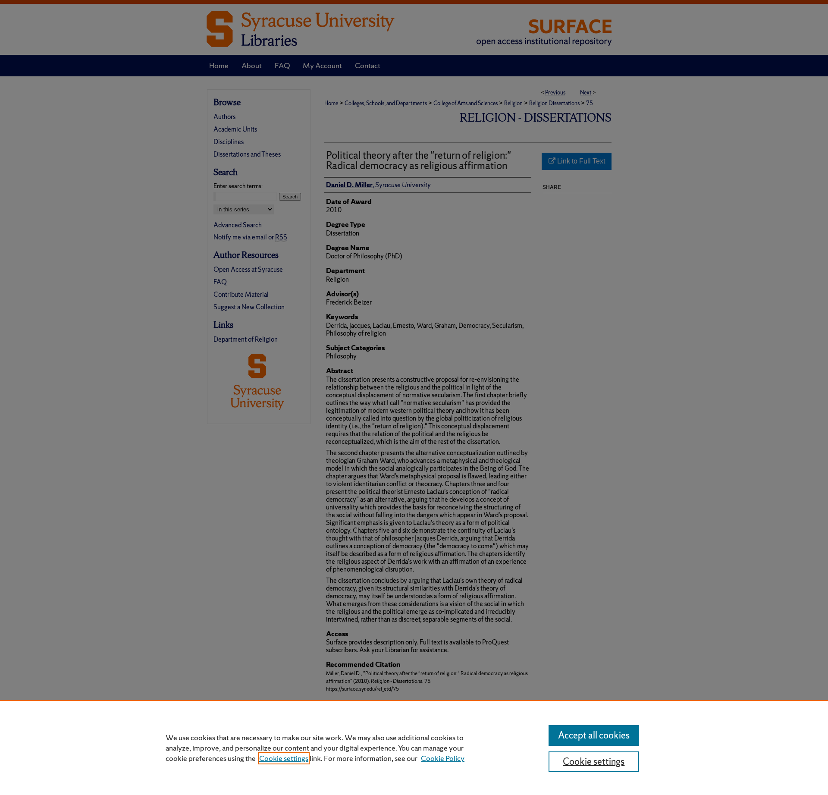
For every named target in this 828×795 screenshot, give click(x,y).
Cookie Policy (442, 758)
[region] (414, 747)
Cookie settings (283, 758)
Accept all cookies (594, 735)
